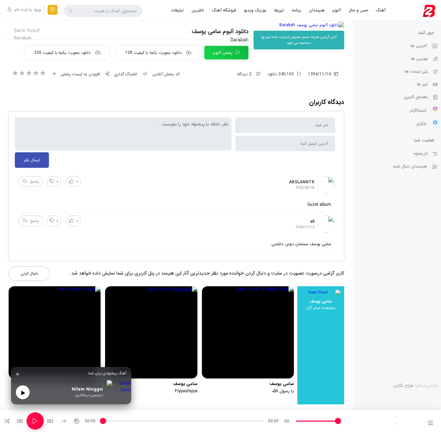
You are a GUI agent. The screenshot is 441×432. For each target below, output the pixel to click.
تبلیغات (177, 10)
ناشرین (198, 10)
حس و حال (358, 10)
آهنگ (381, 10)
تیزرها (279, 10)
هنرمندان (317, 10)
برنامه (296, 10)
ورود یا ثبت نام (27, 9)
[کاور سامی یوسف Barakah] (299, 25)
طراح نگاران (403, 385)
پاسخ (34, 181)
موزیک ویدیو (255, 10)
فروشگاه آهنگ (224, 10)
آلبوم (336, 10)
